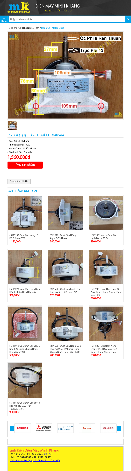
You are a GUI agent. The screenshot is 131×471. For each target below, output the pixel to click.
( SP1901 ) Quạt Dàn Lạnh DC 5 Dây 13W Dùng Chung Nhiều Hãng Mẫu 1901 (24, 349)
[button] (12, 428)
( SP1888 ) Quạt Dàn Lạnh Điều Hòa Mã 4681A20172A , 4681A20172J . (24, 406)
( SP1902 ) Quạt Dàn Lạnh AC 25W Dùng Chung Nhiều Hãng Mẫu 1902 (106, 292)
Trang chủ (13, 28)
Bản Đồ (47, 454)
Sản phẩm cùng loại (22, 191)
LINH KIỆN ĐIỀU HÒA (29, 28)
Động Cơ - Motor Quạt (52, 28)
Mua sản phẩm (25, 165)
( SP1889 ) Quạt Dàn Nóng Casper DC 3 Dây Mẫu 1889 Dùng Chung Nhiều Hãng (104, 349)
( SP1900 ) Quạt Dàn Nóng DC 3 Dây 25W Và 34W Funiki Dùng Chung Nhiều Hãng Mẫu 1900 (65, 349)
